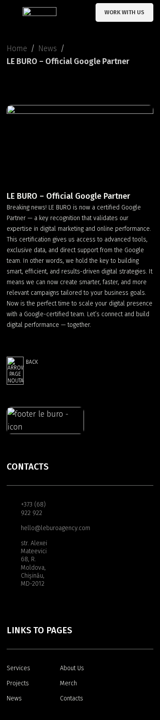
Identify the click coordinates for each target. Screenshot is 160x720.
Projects (18, 683)
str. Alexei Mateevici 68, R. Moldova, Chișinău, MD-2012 (34, 563)
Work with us (124, 12)
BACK (32, 362)
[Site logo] (39, 12)
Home (17, 48)
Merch (68, 683)
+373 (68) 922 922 (33, 508)
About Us (72, 668)
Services (18, 668)
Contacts (71, 698)
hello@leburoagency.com (38, 528)
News (47, 48)
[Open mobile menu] (10, 12)
